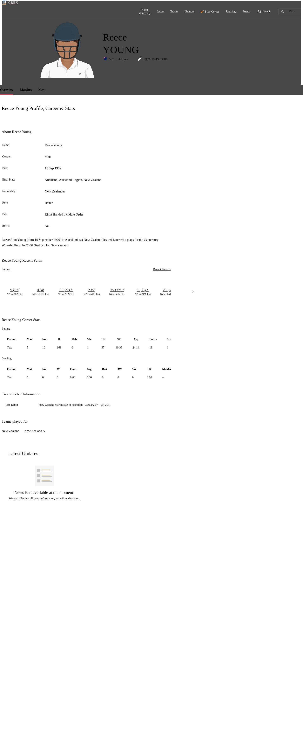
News (42, 89)
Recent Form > (162, 269)
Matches (26, 89)
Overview (6, 89)
